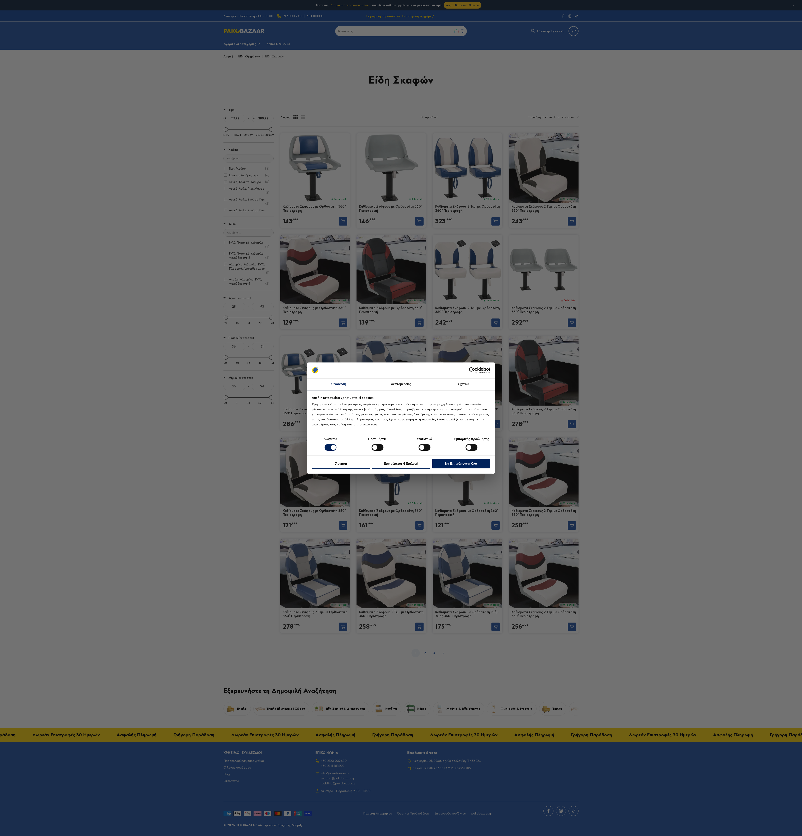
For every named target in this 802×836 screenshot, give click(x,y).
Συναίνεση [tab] (338, 384)
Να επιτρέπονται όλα (461, 464)
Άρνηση (341, 464)
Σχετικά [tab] (463, 384)
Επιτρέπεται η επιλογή (401, 464)
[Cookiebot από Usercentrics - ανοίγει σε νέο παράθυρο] (472, 370)
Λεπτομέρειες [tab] (401, 384)
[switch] (377, 447)
